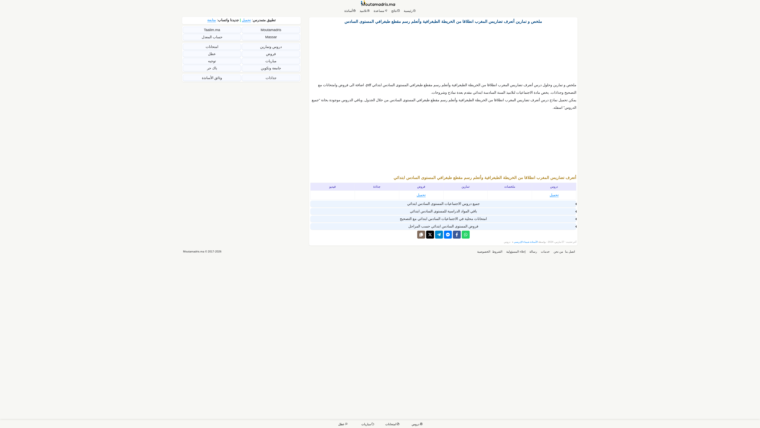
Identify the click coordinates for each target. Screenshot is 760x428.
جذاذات (271, 78)
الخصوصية (483, 251)
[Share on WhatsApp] (466, 235)
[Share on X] (430, 235)
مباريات (270, 61)
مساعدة (379, 10)
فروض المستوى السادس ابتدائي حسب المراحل (443, 226)
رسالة (533, 251)
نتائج (394, 10)
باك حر (212, 68)
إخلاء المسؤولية (515, 251)
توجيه (212, 61)
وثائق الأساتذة (212, 78)
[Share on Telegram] (439, 235)
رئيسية (408, 10)
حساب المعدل (212, 37)
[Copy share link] (421, 235)
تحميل (554, 195)
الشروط (497, 251)
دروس (507, 242)
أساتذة (348, 10)
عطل (212, 54)
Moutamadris (271, 30)
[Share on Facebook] (457, 235)
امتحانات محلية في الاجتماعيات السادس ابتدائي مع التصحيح (443, 219)
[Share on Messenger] (448, 235)
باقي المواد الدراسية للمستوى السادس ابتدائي (443, 211)
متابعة (211, 20)
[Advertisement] (443, 52)
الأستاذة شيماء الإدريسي (526, 242)
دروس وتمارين (271, 47)
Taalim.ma (212, 30)
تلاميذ (363, 10)
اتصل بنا (570, 251)
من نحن (558, 251)
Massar (271, 37)
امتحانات (212, 47)
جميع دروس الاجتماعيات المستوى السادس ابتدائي (443, 204)
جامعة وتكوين (271, 68)
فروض (271, 54)
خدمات (545, 251)
